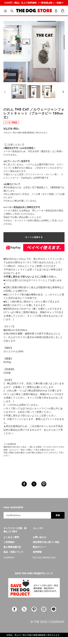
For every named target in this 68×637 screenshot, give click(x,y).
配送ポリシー (39, 547)
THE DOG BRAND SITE (44, 557)
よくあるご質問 (11, 537)
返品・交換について (13, 552)
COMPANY (8, 557)
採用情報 (37, 552)
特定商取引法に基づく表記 (46, 542)
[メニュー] (5, 10)
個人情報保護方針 (12, 547)
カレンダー (38, 528)
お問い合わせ (39, 537)
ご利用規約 (9, 542)
